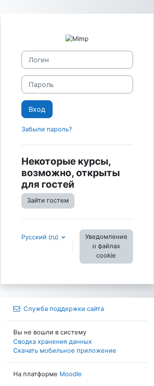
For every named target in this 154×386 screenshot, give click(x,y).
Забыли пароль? (46, 129)
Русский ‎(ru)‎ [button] (40, 237)
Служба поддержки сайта (64, 309)
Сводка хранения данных (52, 341)
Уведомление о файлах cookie (106, 246)
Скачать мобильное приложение (64, 350)
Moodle (70, 374)
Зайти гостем (48, 200)
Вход (37, 109)
